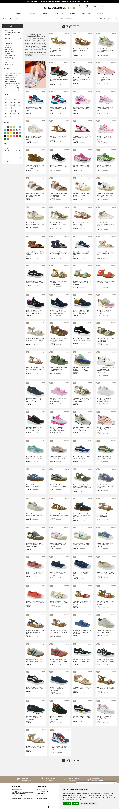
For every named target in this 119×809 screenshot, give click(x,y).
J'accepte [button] (67, 803)
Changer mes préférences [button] (88, 803)
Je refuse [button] (75, 803)
